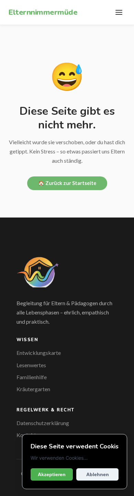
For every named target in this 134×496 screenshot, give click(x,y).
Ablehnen (97, 474)
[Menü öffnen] (119, 12)
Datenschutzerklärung (42, 423)
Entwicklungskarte (38, 352)
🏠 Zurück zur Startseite (67, 183)
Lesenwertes (31, 365)
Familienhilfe (31, 377)
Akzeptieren (52, 474)
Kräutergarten (33, 389)
